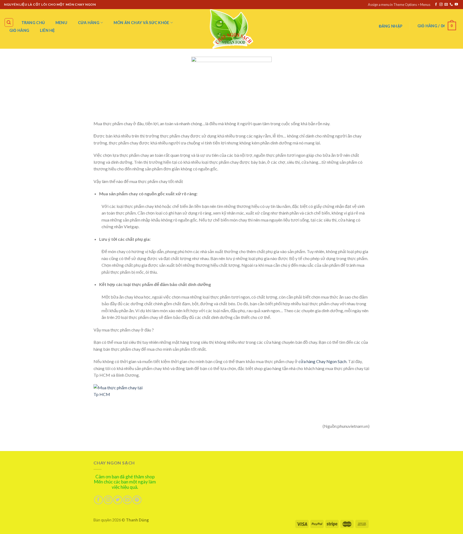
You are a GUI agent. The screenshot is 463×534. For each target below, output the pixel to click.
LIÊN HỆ (47, 30)
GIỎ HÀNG (19, 30)
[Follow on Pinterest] (137, 499)
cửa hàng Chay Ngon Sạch (322, 361)
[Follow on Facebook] (436, 4)
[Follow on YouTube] (456, 4)
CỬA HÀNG (88, 22)
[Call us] (451, 4)
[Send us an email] (446, 4)
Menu (61, 22)
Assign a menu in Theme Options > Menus (399, 4)
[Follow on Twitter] (117, 499)
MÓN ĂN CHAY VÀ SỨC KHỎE (141, 22)
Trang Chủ (33, 22)
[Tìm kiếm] (9, 22)
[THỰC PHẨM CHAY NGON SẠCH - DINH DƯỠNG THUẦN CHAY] (231, 29)
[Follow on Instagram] (441, 4)
